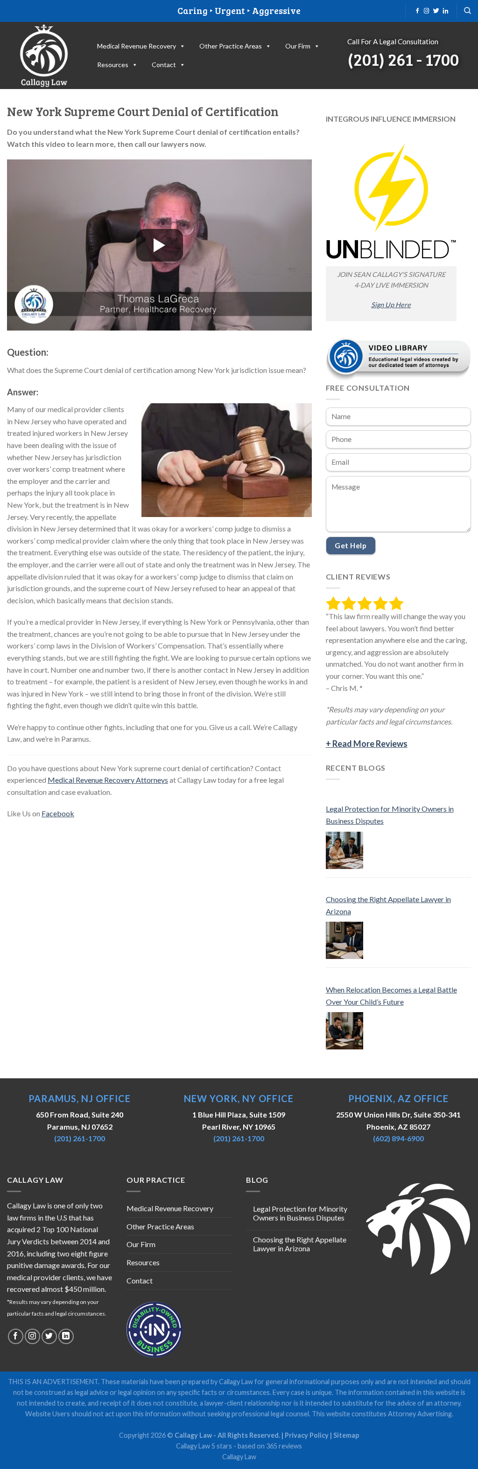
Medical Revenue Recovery (136, 46)
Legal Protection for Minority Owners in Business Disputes (390, 814)
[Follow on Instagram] (32, 1336)
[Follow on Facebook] (15, 1336)
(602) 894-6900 (398, 1138)
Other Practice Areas (230, 46)
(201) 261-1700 (79, 1138)
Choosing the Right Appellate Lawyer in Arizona (388, 905)
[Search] (467, 10)
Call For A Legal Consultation (392, 41)
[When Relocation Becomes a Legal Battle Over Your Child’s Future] (344, 1030)
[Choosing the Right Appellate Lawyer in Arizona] (344, 940)
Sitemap (346, 1435)
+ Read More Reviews (367, 743)
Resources (112, 65)
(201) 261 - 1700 (403, 58)
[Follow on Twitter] (49, 1336)
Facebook (58, 813)
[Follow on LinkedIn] (66, 1336)
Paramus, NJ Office (79, 1098)
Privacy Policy (307, 1435)
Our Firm (297, 46)
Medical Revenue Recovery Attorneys (108, 779)
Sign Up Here (391, 305)
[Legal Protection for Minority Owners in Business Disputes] (344, 850)
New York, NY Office (239, 1098)
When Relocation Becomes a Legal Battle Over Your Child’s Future (391, 995)
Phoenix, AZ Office (398, 1098)
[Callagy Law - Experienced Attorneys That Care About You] (48, 55)
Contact (164, 65)
